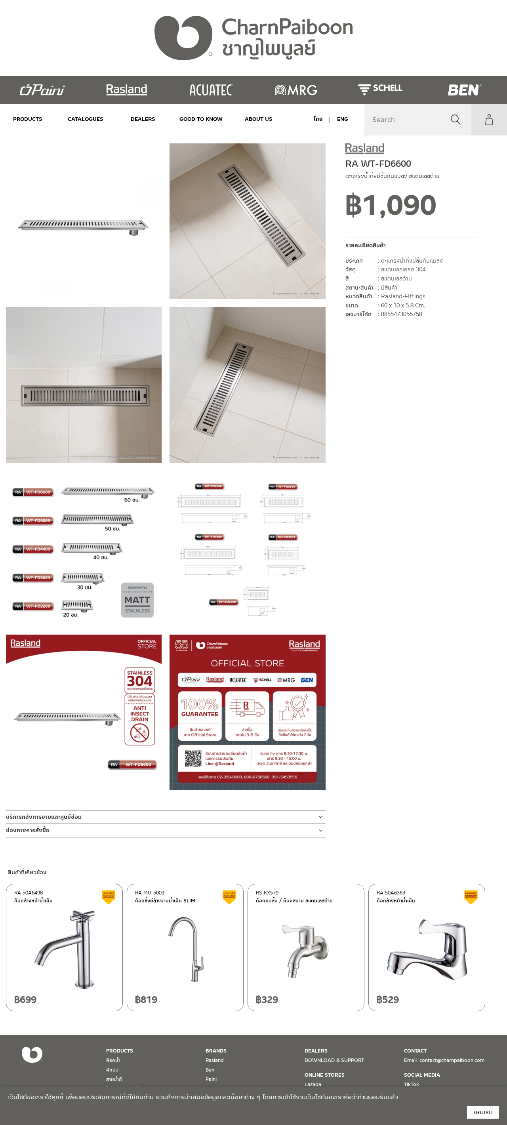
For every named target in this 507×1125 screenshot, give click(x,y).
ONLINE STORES (325, 1075)
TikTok (411, 1084)
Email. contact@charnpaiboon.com (444, 1060)
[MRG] (296, 90)
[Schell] (380, 90)
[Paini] (42, 90)
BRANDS (216, 1050)
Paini (211, 1079)
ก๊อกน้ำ (113, 1060)
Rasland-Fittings (403, 296)
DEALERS (143, 119)
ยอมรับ (483, 1112)
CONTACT (415, 1050)
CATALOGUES (85, 119)
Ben (210, 1070)
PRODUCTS (27, 119)
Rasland (215, 1060)
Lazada (313, 1084)
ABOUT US (259, 119)
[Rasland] (126, 90)
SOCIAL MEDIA (422, 1075)
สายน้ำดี (114, 1079)
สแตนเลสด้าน (396, 278)
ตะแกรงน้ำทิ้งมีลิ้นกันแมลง (412, 261)
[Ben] (465, 90)
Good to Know (201, 119)
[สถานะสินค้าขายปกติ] (453, 208)
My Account (489, 119)
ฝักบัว (112, 1070)
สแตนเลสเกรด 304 (403, 269)
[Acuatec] (211, 90)
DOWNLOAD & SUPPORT (334, 1060)
